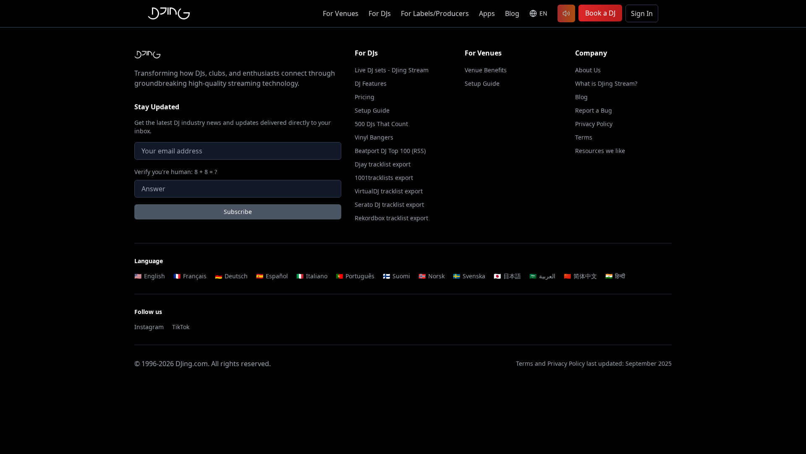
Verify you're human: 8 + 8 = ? (175, 172)
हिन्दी (615, 276)
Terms (583, 137)
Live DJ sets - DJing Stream (392, 70)
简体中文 (580, 276)
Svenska (469, 276)
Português (355, 276)
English (149, 276)
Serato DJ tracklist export (389, 205)
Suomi (396, 276)
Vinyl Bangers (374, 137)
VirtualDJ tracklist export (389, 191)
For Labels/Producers (435, 13)
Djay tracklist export (383, 164)
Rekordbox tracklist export (391, 218)
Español (272, 276)
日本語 (507, 276)
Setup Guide (372, 110)
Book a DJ (600, 13)
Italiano (311, 276)
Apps (487, 13)
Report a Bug (593, 110)
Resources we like (600, 151)
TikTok (180, 327)
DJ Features (371, 83)
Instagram (149, 327)
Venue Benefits (486, 70)
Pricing (364, 97)
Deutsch (231, 276)
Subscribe (238, 212)
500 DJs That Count (381, 124)
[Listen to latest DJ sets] (566, 13)
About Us (588, 70)
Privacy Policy (593, 124)
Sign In (642, 13)
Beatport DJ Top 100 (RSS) (390, 151)
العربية (542, 276)
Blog (512, 13)
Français (190, 276)
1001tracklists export (384, 178)
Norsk (432, 276)
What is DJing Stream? (606, 83)
